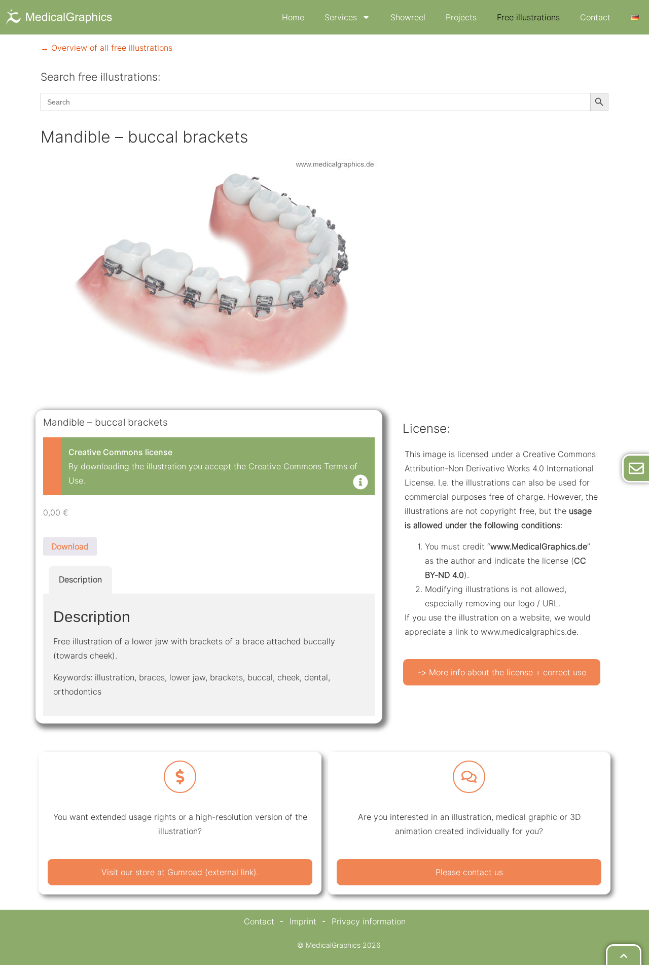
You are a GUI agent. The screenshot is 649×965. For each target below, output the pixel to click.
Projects (461, 17)
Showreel (407, 17)
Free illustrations (528, 17)
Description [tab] (80, 579)
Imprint (303, 921)
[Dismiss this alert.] (360, 483)
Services (340, 17)
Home (293, 17)
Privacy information (369, 921)
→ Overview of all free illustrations (106, 48)
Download (70, 546)
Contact (595, 17)
